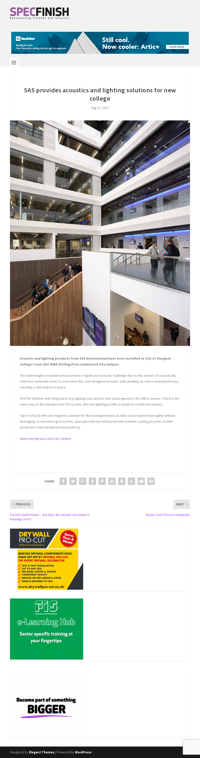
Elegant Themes (41, 752)
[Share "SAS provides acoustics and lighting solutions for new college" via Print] (151, 481)
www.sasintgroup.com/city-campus (45, 438)
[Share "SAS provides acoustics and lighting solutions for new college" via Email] (141, 481)
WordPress (83, 752)
